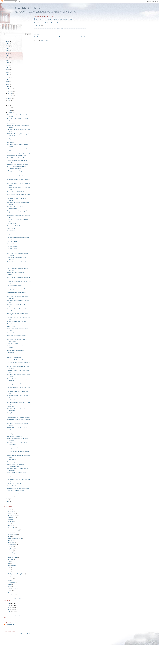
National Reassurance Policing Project (16, 155)
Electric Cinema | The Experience (15, 350)
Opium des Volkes (12, 534)
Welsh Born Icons (12, 515)
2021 (7, 46)
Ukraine (10, 590)
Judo (9, 523)
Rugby (10, 509)
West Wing (11, 555)
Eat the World (11, 517)
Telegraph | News (11, 223)
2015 (7, 60)
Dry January (11, 549)
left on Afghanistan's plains (15, 538)
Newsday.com (10, 142)
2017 (7, 55)
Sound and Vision (12, 557)
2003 (7, 499)
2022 (7, 43)
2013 (7, 65)
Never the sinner (12, 582)
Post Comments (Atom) (46, 40)
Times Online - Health (12, 343)
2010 (7, 72)
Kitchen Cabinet (12, 565)
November (10, 91)
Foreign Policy (11, 324)
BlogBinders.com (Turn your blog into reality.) (18, 153)
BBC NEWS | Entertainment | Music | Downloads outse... (16, 336)
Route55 (10, 540)
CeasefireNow (11, 595)
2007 (7, 79)
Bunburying (11, 513)
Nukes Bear (11, 542)
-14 (9, 603)
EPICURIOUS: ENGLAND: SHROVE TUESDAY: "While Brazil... (16, 167)
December (10, 88)
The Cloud (10, 511)
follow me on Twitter (25, 634)
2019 (7, 50)
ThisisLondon (10, 352)
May (9, 105)
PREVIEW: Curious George (14, 357)
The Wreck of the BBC (13, 355)
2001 (7, 501)
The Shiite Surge (11, 462)
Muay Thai (11, 521)
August (10, 98)
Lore (9, 567)
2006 (7, 82)
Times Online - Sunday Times (14, 226)
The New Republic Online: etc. (15, 285)
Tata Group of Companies (13, 400)
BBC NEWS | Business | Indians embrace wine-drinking (54, 19)
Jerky (9, 576)
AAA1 (9, 561)
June (9, 103)
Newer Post (36, 37)
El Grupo (10, 519)
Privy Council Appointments (14, 436)
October (10, 93)
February (10, 112)
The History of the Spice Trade (14, 483)
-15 (9, 605)
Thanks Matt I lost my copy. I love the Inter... (18, 417)
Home (60, 37)
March (9, 110)
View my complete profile (12, 627)
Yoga (9, 536)
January (10, 496)
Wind (9, 580)
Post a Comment (37, 34)
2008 (7, 77)
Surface (10, 584)
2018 (7, 53)
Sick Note (10, 578)
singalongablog (12, 544)
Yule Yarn (10, 559)
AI (8, 593)
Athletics (10, 526)
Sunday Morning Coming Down (16, 574)
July (9, 100)
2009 (7, 74)
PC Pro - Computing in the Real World (16, 321)
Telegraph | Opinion (12, 241)
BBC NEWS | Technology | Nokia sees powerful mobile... (16, 207)
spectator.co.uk (11, 123)
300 (9, 563)
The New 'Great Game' (12, 486)
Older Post (83, 37)
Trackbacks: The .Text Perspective (15, 360)
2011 (7, 70)
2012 (7, 67)
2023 (7, 41)
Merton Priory (11, 553)
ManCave (10, 551)
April (9, 108)
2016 (7, 58)
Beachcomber (11, 528)
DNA (9, 569)
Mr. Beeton (11, 532)
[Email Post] (42, 25)
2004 (7, 86)
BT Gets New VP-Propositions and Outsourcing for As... (15, 465)
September (10, 96)
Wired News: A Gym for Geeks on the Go (17, 472)
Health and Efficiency (13, 530)
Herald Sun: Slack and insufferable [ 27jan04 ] (18, 488)
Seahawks (10, 546)
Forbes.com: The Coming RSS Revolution (17, 164)
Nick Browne (10, 624)
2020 (7, 48)
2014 (7, 62)
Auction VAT (10, 251)
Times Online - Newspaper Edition (15, 490)
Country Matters (12, 588)
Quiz (9, 572)
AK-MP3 (9, 275)
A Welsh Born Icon (27, 8)
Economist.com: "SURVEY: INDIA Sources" (18, 192)
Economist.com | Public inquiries (15, 272)
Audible (10, 586)
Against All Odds (11, 459)
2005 (7, 84)
